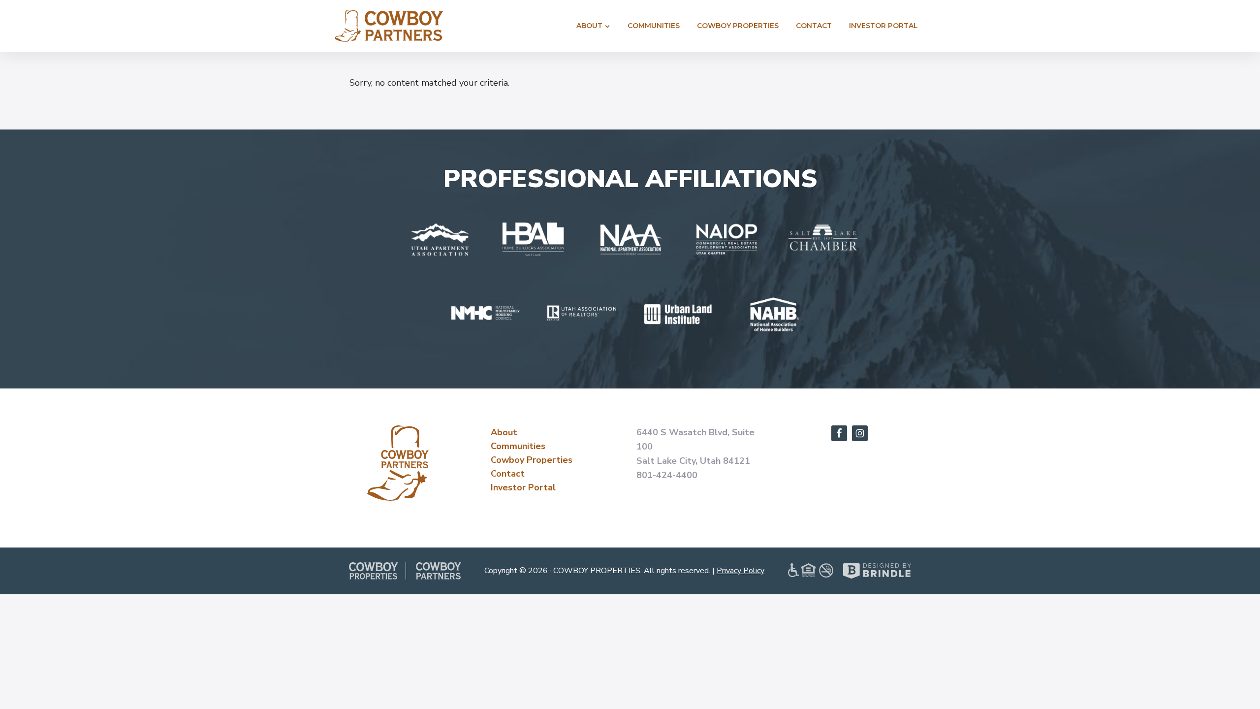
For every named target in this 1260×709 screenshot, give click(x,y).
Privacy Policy (740, 570)
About (504, 432)
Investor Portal (523, 487)
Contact (508, 473)
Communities (518, 446)
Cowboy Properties (531, 459)
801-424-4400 (666, 475)
